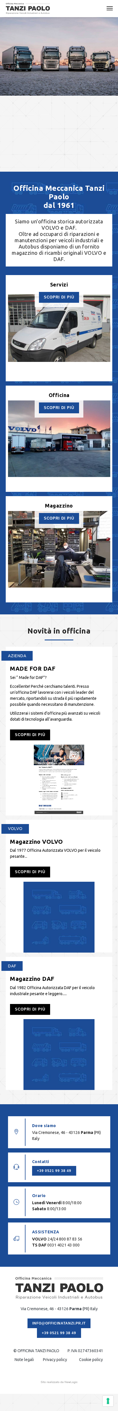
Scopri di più (59, 297)
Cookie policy (91, 1359)
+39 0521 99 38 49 (54, 1171)
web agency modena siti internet (59, 1382)
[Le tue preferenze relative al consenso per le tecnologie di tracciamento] (108, 1401)
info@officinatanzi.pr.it (59, 1323)
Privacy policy (55, 1359)
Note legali (24, 1359)
